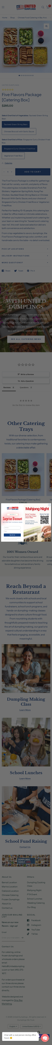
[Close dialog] (49, 505)
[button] (45, 1038)
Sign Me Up (12, 535)
